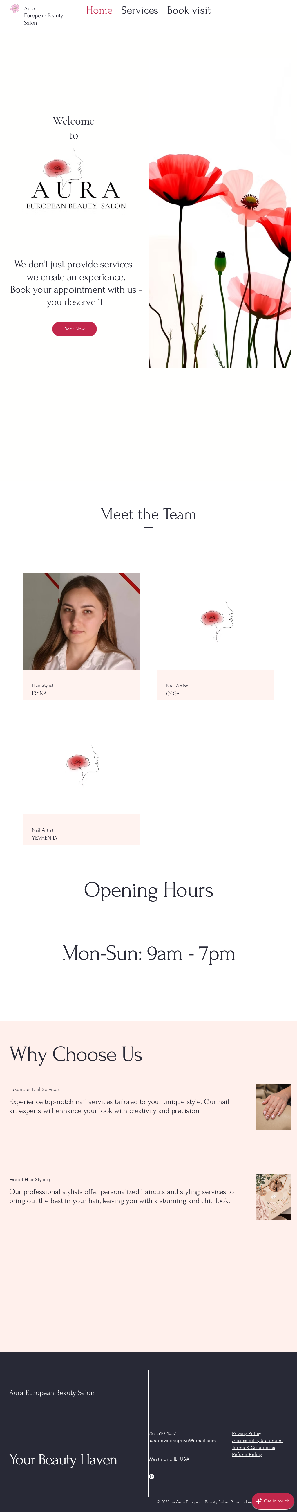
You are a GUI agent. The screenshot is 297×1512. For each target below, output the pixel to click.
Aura (29, 8)
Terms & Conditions (253, 1447)
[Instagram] (151, 1476)
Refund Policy (247, 1454)
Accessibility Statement (257, 1440)
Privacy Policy (246, 1433)
